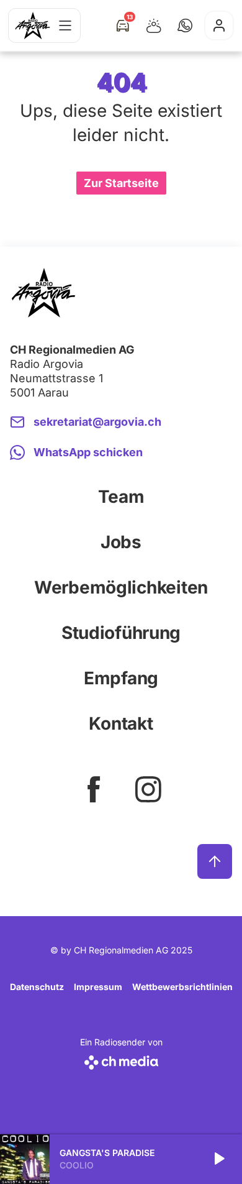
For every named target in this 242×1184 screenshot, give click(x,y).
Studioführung (121, 632)
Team (121, 496)
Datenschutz (37, 986)
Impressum (98, 986)
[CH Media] (121, 1060)
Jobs (121, 542)
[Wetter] (154, 25)
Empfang (121, 678)
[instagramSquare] (148, 789)
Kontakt (121, 723)
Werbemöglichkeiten (121, 587)
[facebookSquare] (93, 789)
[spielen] (218, 1159)
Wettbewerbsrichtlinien (182, 986)
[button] (185, 25)
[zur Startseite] (32, 25)
